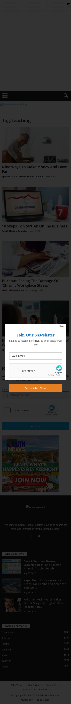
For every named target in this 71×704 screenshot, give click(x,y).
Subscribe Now (35, 388)
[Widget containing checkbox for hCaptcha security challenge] (35, 370)
